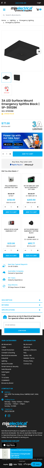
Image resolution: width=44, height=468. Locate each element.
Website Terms (29, 358)
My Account (28, 344)
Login (39, 3)
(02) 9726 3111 (20, 3)
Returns (5, 305)
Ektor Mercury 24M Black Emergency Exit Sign (31, 187)
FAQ (25, 353)
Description (7, 300)
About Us (27, 347)
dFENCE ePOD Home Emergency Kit (11, 230)
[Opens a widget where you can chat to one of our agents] (36, 464)
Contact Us (28, 364)
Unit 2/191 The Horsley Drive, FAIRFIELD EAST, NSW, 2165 (22, 395)
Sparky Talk (28, 355)
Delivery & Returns (30, 350)
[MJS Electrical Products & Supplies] (22, 9)
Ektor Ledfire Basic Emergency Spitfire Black (31, 231)
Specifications (8, 310)
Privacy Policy (28, 361)
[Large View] (22, 50)
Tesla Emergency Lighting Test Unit (11, 186)
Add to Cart (27, 154)
